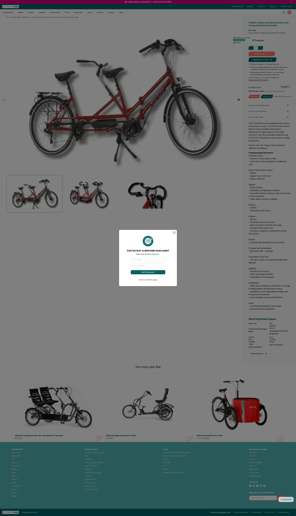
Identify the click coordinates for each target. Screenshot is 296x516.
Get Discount (148, 272)
